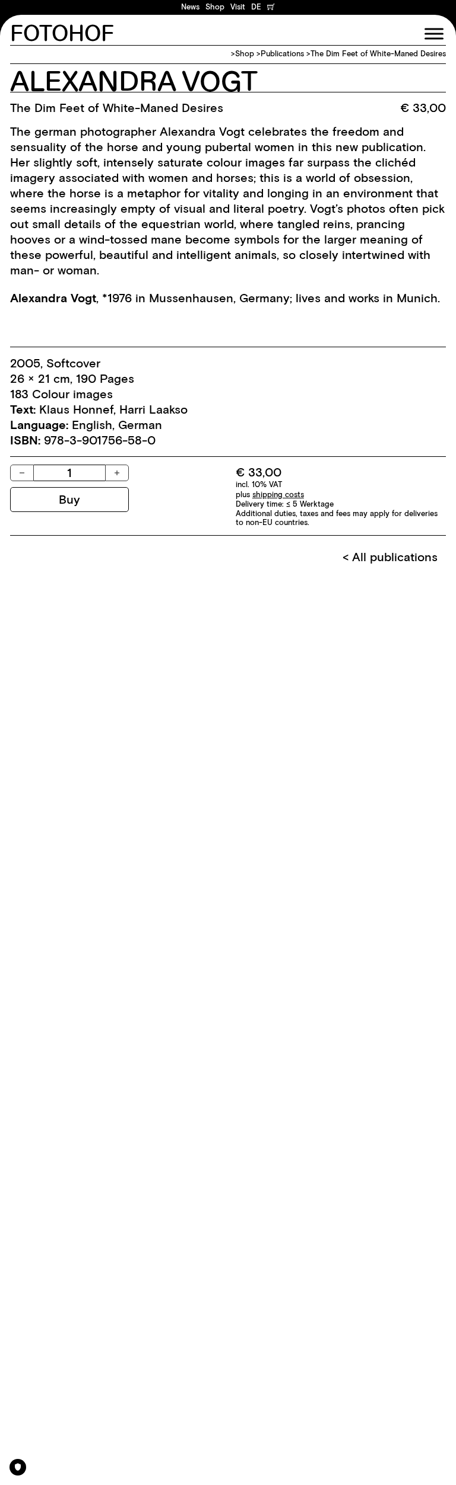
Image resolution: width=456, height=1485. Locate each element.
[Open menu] (434, 34)
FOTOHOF (62, 34)
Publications (282, 53)
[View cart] (271, 7)
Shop (214, 6)
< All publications (390, 557)
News (190, 6)
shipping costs (278, 494)
